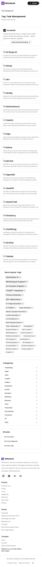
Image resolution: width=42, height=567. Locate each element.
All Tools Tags (9, 446)
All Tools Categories (11, 441)
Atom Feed (4, 500)
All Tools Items (9, 437)
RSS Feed (4, 497)
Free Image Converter (8, 519)
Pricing (3, 489)
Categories (5, 494)
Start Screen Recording (20, 42)
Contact (4, 543)
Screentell (4, 513)
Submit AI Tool (6, 486)
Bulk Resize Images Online (10, 527)
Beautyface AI (6, 521)
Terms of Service (24, 563)
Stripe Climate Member (8, 546)
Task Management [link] (7, 11)
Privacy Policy (12, 563)
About (3, 540)
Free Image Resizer (7, 530)
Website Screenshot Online (10, 516)
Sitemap (4, 503)
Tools (3, 491)
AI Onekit (4, 524)
